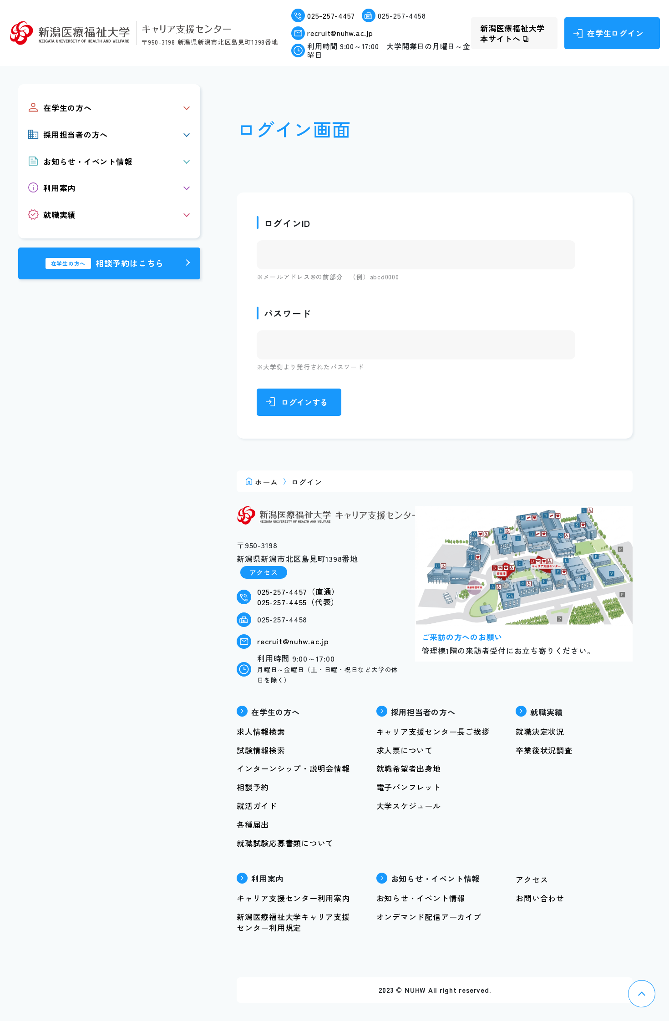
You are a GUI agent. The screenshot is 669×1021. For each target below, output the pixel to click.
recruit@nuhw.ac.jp (340, 33)
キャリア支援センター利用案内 (293, 898)
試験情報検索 (261, 750)
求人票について (404, 750)
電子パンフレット (408, 787)
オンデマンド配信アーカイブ (428, 916)
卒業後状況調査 (544, 750)
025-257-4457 (331, 15)
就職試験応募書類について (285, 843)
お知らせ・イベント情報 (420, 898)
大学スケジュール (408, 805)
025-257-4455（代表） (298, 601)
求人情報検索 (261, 731)
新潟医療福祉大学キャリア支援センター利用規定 (293, 922)
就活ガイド (257, 805)
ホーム (266, 482)
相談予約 (253, 787)
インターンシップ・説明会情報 (293, 768)
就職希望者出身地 (408, 768)
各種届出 (253, 824)
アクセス (263, 572)
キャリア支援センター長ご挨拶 (433, 731)
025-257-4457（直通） (298, 591)
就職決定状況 (540, 731)
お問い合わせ (540, 898)
